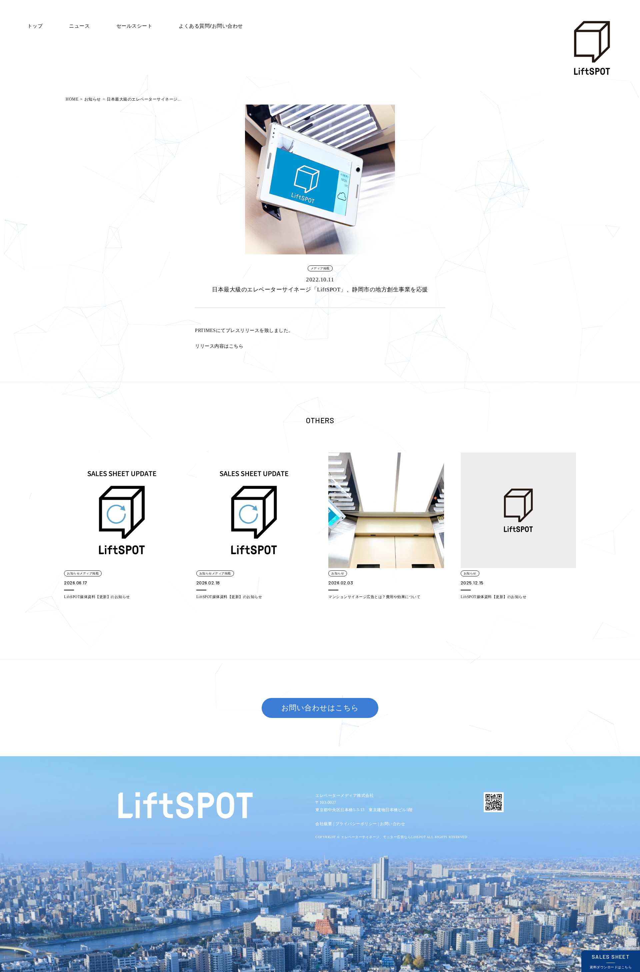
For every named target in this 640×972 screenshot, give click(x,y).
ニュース (79, 25)
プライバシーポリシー (356, 823)
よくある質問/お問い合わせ (211, 25)
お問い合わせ (392, 823)
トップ (35, 25)
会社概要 (323, 823)
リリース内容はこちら (219, 346)
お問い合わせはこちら (320, 708)
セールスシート (134, 25)
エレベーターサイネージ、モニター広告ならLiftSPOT (383, 837)
